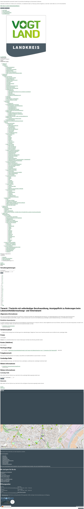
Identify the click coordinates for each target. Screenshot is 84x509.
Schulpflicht (10, 167)
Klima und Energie (12, 147)
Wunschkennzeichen (10, 87)
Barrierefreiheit (5, 461)
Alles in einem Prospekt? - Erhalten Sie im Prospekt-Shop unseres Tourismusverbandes (22, 212)
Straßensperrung (11, 153)
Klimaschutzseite (80, 506)
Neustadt (10, 231)
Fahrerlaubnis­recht (12, 152)
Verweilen (10, 180)
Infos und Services (8, 76)
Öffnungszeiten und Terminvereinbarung (14, 110)
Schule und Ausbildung (11, 161)
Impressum (4, 457)
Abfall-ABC (10, 92)
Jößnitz (9, 228)
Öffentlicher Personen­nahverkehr (15, 160)
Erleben (9, 178)
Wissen (9, 177)
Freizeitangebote (11, 127)
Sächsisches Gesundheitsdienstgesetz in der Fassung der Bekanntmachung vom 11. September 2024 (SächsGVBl (32, 350)
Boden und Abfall (11, 148)
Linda (9, 229)
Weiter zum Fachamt (4, 481)
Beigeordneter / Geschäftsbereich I (15, 105)
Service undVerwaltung (4, 75)
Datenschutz (5, 458)
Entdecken (6, 209)
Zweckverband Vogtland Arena (14, 118)
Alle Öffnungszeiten (22, 492)
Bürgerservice (5, 495)
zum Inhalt (4, 10)
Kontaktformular (5, 459)
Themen (6, 122)
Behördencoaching (10, 249)
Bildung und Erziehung (11, 243)
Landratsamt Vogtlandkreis (6, 472)
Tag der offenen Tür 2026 (11, 99)
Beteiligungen (9, 117)
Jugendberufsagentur (12, 132)
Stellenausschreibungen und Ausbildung (13, 126)
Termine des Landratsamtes (12, 88)
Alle (3, 305)
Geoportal (8, 84)
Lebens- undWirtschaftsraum (5, 214)
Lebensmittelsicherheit (13, 173)
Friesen (9, 227)
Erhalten (10, 138)
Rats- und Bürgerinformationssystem (14, 73)
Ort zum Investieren (8, 245)
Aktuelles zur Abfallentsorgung (14, 95)
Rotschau (10, 235)
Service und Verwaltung (7, 258)
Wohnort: (2, 271)
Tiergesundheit (11, 174)
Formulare (8, 82)
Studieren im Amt (11, 115)
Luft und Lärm (11, 141)
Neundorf (10, 230)
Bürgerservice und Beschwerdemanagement (13, 120)
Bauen (9, 136)
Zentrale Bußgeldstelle (12, 155)
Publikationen (11, 90)
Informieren (10, 182)
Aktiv (9, 179)
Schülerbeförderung (12, 168)
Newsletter (8, 97)
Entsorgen (10, 140)
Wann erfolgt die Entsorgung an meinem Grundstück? (19, 91)
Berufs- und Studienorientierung (14, 164)
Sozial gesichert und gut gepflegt (15, 172)
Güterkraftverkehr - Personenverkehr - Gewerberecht (19, 159)
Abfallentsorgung (9, 89)
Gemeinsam (10, 181)
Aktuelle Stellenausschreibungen (15, 112)
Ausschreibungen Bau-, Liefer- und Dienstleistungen (17, 116)
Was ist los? (10, 124)
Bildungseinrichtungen (12, 162)
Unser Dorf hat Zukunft (11, 222)
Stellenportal (8, 111)
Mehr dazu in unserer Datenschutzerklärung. (10, 5)
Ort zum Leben (7, 215)
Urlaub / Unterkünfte (8, 210)
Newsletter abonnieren (7, 464)
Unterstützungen (11, 166)
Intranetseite (81, 508)
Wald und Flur (11, 145)
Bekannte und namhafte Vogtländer (15, 188)
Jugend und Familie (10, 123)
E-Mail (1, 479)
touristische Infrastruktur (13, 196)
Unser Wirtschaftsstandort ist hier (13, 247)
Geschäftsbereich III (12, 108)
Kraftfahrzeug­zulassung (13, 151)
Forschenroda (11, 226)
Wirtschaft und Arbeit (10, 189)
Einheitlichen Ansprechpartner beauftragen (11, 366)
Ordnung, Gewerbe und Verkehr (12, 150)
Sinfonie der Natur (12, 186)
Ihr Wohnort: (3, 377)
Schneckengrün (11, 236)
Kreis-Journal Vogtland (11, 77)
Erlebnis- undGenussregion (5, 207)
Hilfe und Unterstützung (13, 129)
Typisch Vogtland (9, 184)
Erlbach (9, 224)
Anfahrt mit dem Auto (4, 480)
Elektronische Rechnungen (7, 460)
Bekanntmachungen (10, 119)
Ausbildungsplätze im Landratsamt (15, 113)
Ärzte (7, 199)
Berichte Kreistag (9, 70)
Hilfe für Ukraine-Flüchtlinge (12, 203)
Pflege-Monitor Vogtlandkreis (12, 98)
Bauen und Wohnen (10, 133)
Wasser (9, 139)
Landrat (8, 102)
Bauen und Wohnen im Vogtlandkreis (14, 217)
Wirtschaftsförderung (10, 248)
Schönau (10, 237)
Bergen (9, 223)
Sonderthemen (7, 198)
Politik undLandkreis (4, 64)
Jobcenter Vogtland (10, 200)
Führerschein (11, 131)
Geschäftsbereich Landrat (13, 109)
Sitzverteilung (9, 68)
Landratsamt (7, 101)
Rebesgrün (10, 234)
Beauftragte (10, 103)
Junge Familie (11, 130)
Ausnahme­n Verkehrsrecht (13, 154)
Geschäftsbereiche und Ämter (12, 104)
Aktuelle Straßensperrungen (12, 85)
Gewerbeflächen (11, 192)
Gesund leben (11, 171)
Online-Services (11, 94)
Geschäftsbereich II (12, 106)
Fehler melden (5, 463)
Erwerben (10, 134)
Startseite (4, 257)
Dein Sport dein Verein (10, 205)
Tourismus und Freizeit (11, 175)
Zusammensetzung (10, 67)
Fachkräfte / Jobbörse (11, 244)
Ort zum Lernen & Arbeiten (9, 242)
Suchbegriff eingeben (4, 59)
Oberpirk (10, 233)
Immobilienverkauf (10, 83)
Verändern (10, 143)
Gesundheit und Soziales (11, 169)
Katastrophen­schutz (12, 158)
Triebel (9, 241)
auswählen (2, 378)
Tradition (10, 185)
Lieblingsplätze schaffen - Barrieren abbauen (15, 202)
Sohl (9, 238)
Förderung (10, 193)
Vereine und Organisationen (12, 221)
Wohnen (10, 137)
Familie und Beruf (12, 195)
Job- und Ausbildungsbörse (14, 165)
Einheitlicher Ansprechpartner (8, 325)
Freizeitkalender (9, 219)
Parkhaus (8, 96)
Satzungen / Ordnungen (11, 71)
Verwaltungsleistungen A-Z (11, 80)
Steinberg (10, 240)
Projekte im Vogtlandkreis (11, 201)
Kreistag (6, 66)
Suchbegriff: (2, 270)
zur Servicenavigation (6, 12)
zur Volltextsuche (6, 13)
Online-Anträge (9, 81)
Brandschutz (11, 157)
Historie (9, 187)
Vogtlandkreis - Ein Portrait (11, 216)
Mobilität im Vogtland (10, 220)
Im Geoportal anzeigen (5, 475)
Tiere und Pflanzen (12, 146)
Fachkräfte (10, 194)
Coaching (10, 191)
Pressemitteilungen (10, 78)
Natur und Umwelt (10, 144)
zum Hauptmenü (5, 11)
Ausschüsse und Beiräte (11, 69)
